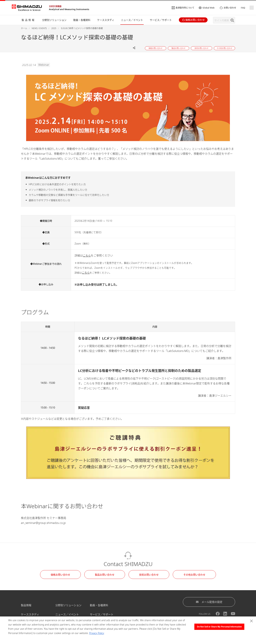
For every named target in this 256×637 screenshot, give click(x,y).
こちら (87, 255)
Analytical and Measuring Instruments (69, 9)
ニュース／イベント (67, 614)
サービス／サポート (101, 614)
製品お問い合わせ (104, 574)
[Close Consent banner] (251, 621)
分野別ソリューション (68, 605)
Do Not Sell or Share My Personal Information (219, 627)
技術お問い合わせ (149, 574)
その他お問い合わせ (194, 574)
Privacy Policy (96, 633)
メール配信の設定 (211, 602)
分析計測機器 (55, 6)
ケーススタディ (30, 614)
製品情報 (26, 605)
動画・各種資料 (99, 605)
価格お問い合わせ (60, 574)
